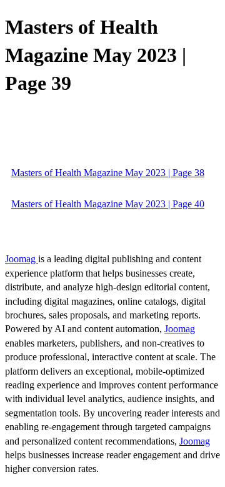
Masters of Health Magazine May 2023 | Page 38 (107, 172)
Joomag (21, 258)
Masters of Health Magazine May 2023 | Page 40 (107, 204)
